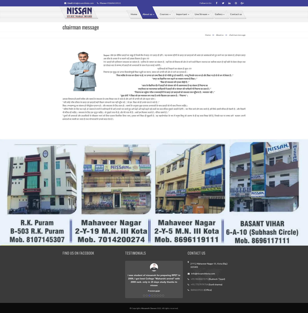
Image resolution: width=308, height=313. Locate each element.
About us (220, 35)
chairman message (237, 35)
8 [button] (163, 296)
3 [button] (149, 296)
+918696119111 (113, 3)
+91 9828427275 (200, 279)
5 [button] (155, 296)
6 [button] (158, 296)
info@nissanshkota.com (83, 3)
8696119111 (197, 290)
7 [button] (160, 296)
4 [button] (152, 296)
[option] (154, 276)
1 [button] (144, 296)
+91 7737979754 (200, 284)
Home (208, 35)
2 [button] (147, 296)
